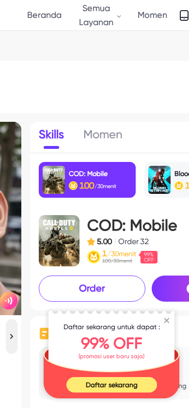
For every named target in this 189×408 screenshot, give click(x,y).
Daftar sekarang (112, 385)
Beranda (44, 15)
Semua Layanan (96, 15)
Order (92, 288)
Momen (152, 15)
